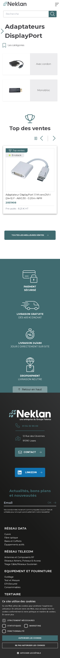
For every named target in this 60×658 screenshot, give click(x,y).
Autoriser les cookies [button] (29, 638)
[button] (30, 653)
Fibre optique (11, 537)
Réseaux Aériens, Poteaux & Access (22, 560)
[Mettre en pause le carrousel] (36, 138)
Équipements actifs (14, 544)
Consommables (12, 587)
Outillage (9, 577)
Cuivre (7, 534)
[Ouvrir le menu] (57, 4)
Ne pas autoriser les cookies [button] (30, 645)
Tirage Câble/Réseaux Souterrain (20, 564)
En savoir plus (8, 614)
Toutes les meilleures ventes (28, 235)
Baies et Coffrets (12, 541)
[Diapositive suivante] (54, 138)
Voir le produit (33, 182)
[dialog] (30, 627)
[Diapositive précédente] (42, 138)
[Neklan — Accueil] (15, 4)
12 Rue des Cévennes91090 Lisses (34, 438)
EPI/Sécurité (10, 584)
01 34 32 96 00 (30, 426)
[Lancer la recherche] (53, 14)
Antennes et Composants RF (19, 557)
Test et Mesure (12, 580)
